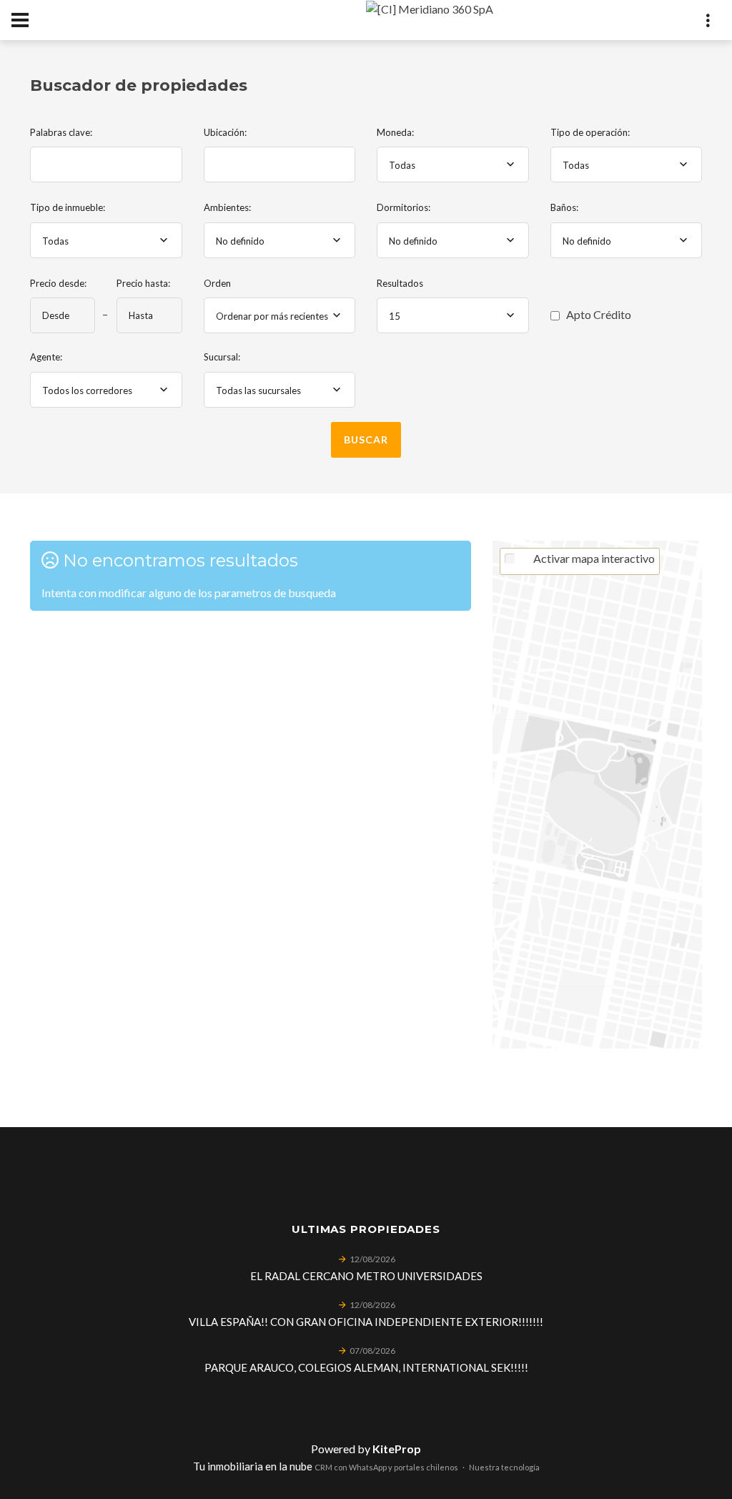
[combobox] (453, 164)
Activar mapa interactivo (594, 558)
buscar (365, 439)
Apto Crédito (597, 314)
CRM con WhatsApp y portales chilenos (386, 1467)
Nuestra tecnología (504, 1467)
